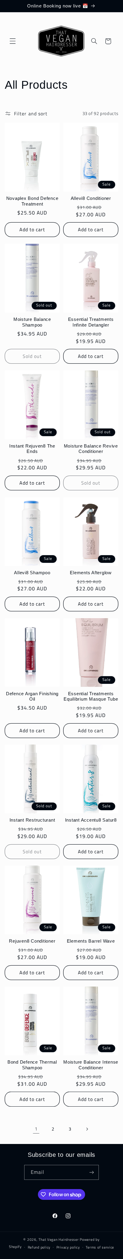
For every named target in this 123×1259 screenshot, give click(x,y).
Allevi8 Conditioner (91, 198)
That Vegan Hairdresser (59, 1239)
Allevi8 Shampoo (32, 572)
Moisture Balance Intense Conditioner (90, 1064)
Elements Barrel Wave (91, 941)
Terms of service (100, 1247)
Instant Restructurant (32, 820)
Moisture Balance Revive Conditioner (91, 448)
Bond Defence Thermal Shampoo (32, 1064)
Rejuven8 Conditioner (32, 941)
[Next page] (87, 1129)
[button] (12, 41)
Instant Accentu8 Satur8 (91, 820)
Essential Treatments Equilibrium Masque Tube (91, 696)
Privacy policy (68, 1247)
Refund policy (39, 1247)
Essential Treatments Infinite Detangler (91, 322)
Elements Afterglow (91, 572)
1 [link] (36, 1128)
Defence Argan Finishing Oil (32, 696)
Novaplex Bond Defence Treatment (32, 201)
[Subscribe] (92, 1172)
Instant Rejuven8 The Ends (32, 448)
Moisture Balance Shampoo (32, 322)
